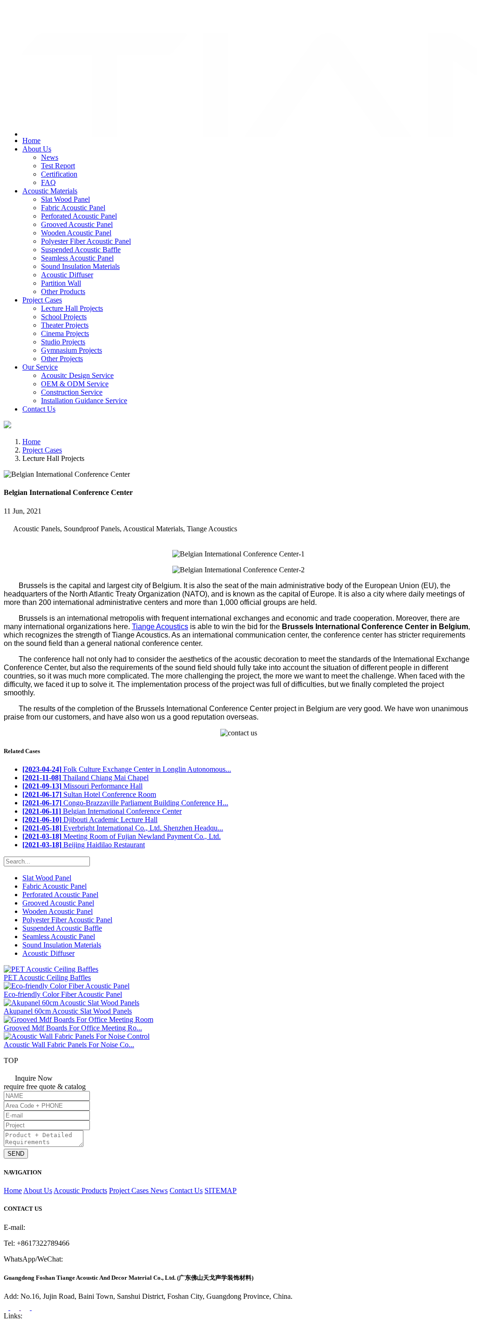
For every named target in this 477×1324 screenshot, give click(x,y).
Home (31, 140)
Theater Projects (65, 325)
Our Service (40, 367)
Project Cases (42, 300)
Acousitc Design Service (77, 375)
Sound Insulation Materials (80, 266)
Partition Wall (61, 283)
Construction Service (71, 392)
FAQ (48, 182)
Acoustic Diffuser (67, 275)
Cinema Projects (65, 333)
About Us (36, 149)
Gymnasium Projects (71, 350)
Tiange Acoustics (160, 627)
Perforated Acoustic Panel (79, 216)
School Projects (64, 317)
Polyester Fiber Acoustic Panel (86, 241)
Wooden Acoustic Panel (76, 233)
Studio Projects (63, 342)
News (49, 157)
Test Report (58, 166)
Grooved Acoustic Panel (77, 224)
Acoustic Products (80, 1190)
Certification (59, 174)
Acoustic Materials (49, 191)
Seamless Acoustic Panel (77, 258)
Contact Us (38, 409)
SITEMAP (220, 1190)
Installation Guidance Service (84, 401)
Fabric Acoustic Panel (73, 208)
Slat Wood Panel (65, 199)
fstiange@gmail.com (44, 21)
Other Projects (62, 359)
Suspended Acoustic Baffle (81, 250)
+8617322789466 (41, 11)
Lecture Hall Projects (72, 308)
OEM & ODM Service (75, 384)
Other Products (63, 291)
